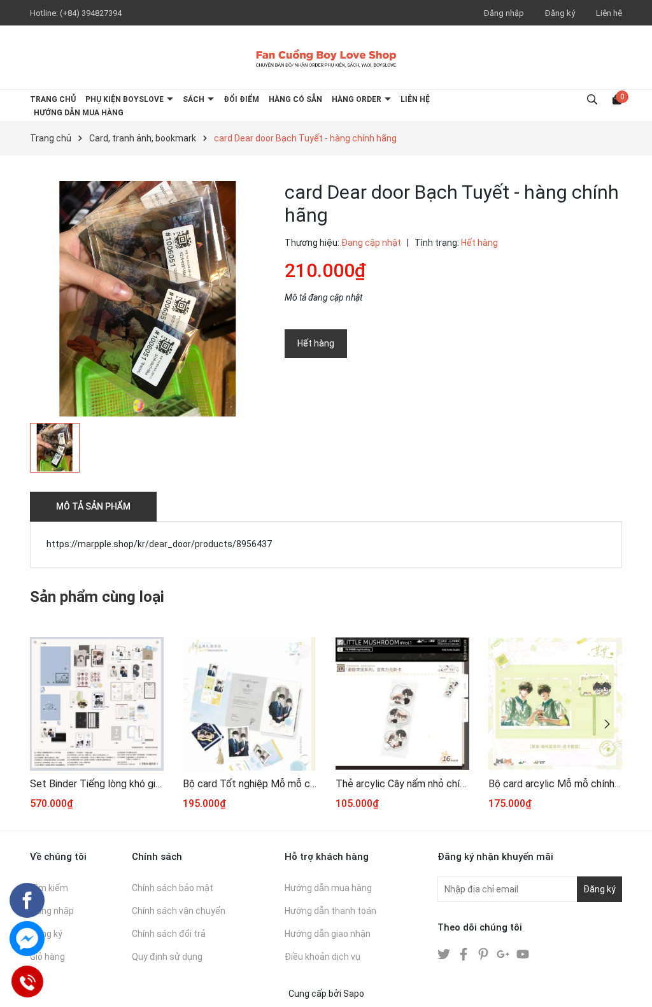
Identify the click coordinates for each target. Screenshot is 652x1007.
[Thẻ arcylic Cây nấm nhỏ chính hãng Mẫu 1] (402, 704)
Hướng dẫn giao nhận (328, 934)
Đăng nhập (504, 13)
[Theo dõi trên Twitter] (444, 953)
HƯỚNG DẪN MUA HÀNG (79, 112)
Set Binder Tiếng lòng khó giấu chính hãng (97, 784)
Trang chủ (53, 99)
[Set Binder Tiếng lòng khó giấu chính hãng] (97, 704)
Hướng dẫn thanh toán (330, 911)
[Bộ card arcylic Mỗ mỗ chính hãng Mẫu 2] (555, 704)
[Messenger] (27, 938)
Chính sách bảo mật (172, 888)
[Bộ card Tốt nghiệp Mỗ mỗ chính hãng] (249, 704)
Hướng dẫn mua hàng (328, 888)
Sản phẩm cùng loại (97, 597)
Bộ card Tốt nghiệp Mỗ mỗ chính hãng (249, 784)
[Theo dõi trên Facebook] (464, 953)
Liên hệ (609, 13)
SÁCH (194, 99)
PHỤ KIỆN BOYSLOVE (125, 99)
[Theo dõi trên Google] (504, 953)
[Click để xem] (148, 299)
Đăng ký (560, 13)
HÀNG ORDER (357, 99)
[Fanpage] (27, 900)
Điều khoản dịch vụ (322, 957)
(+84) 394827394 (91, 13)
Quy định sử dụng (167, 957)
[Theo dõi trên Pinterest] (484, 953)
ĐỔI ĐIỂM (241, 99)
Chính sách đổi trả (169, 934)
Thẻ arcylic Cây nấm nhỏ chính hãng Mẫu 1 (402, 784)
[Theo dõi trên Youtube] (522, 953)
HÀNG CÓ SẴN (295, 99)
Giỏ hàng (47, 957)
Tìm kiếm (49, 888)
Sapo (353, 994)
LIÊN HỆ (415, 99)
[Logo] (326, 57)
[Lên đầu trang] (629, 984)
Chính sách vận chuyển (178, 911)
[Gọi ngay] (27, 981)
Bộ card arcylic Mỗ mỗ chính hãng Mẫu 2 (555, 784)
